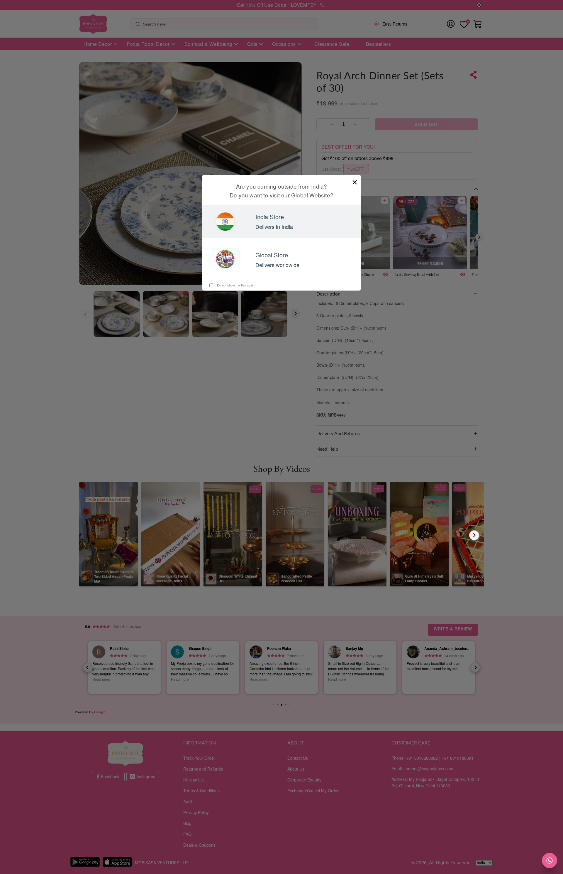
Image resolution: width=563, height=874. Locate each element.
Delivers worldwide (277, 265)
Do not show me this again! (235, 285)
